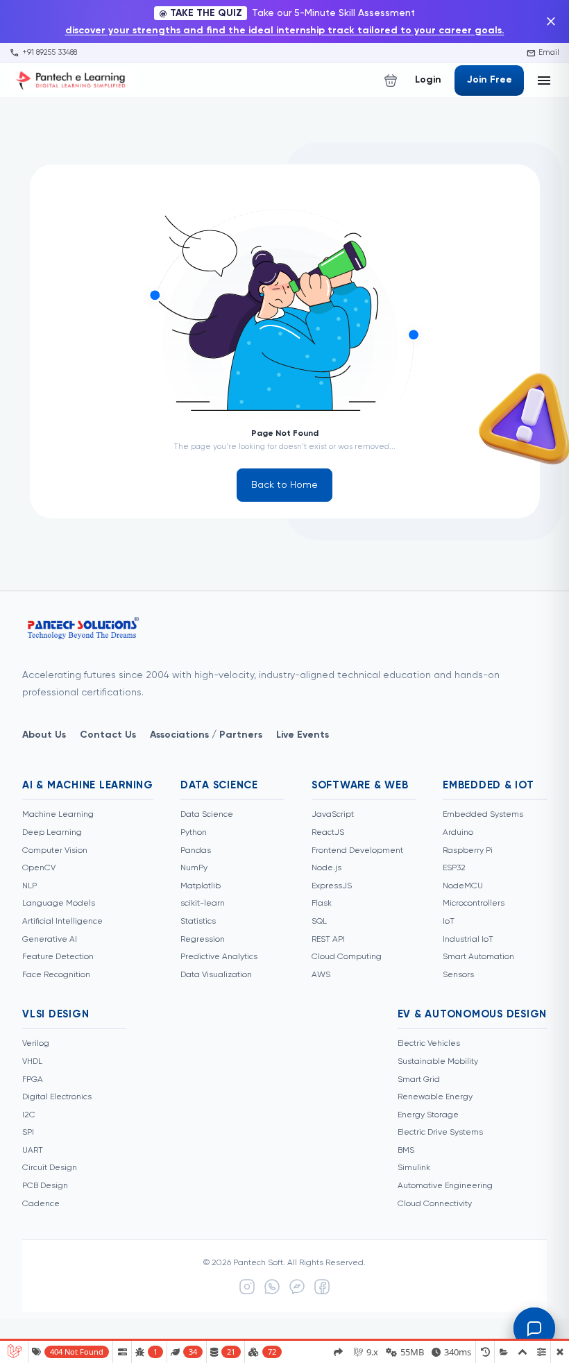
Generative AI (49, 940)
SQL (319, 921)
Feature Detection (58, 957)
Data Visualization (216, 975)
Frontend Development (357, 851)
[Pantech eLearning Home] (72, 80)
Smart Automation (478, 957)
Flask (322, 903)
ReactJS (328, 833)
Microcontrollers (473, 903)
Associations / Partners (206, 735)
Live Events (302, 735)
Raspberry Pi (468, 851)
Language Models (58, 903)
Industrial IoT (468, 940)
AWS (321, 975)
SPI (28, 1132)
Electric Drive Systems (440, 1132)
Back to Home (284, 485)
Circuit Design (49, 1168)
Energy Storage (428, 1115)
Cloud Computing (347, 957)
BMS (406, 1150)
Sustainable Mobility (438, 1062)
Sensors (458, 975)
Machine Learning (58, 815)
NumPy (193, 868)
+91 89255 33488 (43, 53)
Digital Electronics (57, 1097)
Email (543, 53)
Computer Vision (54, 851)
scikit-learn (202, 903)
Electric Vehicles (429, 1044)
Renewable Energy (435, 1097)
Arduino (458, 833)
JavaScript (333, 815)
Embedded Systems (483, 815)
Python (193, 833)
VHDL (32, 1062)
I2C (28, 1115)
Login (428, 80)
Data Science (206, 815)
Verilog (35, 1044)
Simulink (414, 1168)
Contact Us (108, 735)
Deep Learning (52, 833)
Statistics (198, 921)
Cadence (41, 1204)
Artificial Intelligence (62, 921)
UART (32, 1150)
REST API (328, 940)
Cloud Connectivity (435, 1204)
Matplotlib (200, 886)
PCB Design (45, 1186)
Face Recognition (56, 975)
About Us (44, 735)
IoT (449, 921)
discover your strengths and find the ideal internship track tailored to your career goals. (284, 30)
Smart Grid (419, 1080)
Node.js (326, 868)
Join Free (489, 80)
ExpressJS (332, 886)
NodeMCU (463, 886)
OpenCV (39, 868)
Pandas (195, 851)
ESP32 (454, 868)
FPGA (32, 1080)
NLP (29, 886)
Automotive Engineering (445, 1186)
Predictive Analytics (218, 957)
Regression (202, 940)
